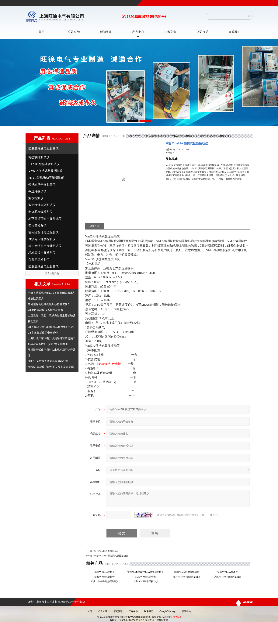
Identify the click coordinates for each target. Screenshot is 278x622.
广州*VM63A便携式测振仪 (105, 581)
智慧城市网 (162, 620)
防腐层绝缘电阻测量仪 (157, 136)
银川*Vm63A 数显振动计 (106, 551)
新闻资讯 (118, 611)
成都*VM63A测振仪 (105, 572)
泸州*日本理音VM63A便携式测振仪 (146, 572)
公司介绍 (102, 611)
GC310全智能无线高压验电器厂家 (48, 361)
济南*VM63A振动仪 (228, 572)
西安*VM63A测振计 (105, 576)
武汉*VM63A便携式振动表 (228, 576)
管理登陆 (186, 611)
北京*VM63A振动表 (146, 576)
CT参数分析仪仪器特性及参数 (45, 309)
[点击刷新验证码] (143, 515)
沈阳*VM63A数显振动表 (187, 572)
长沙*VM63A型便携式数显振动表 (111, 555)
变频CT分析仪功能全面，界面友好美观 (51, 366)
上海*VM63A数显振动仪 (146, 581)
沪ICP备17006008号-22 (131, 620)
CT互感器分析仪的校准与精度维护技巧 (51, 326)
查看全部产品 (52, 273)
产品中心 (139, 136)
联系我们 (148, 611)
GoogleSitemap (167, 611)
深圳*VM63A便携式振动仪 (187, 576)
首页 (130, 136)
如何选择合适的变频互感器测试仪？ (49, 304)
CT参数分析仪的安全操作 (43, 332)
